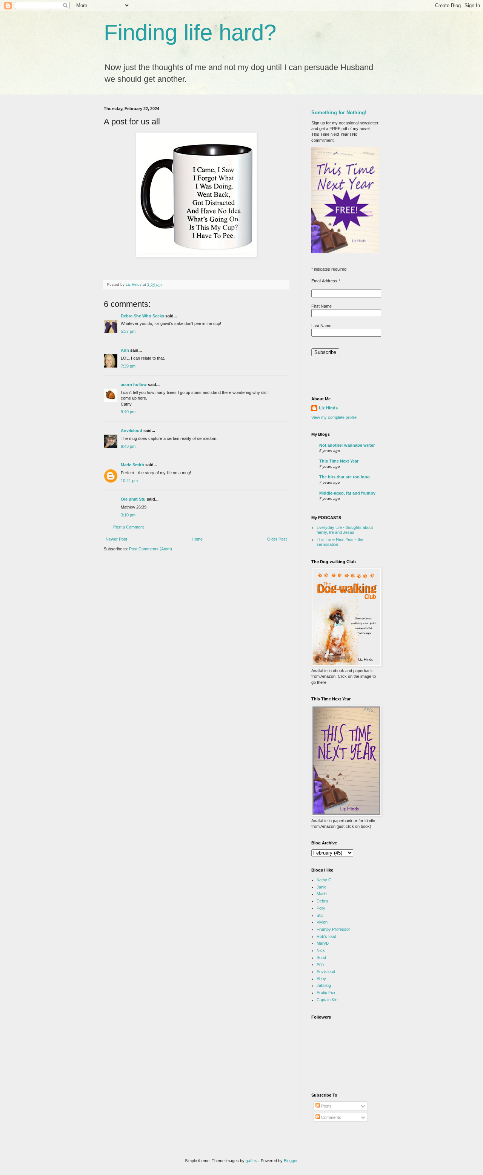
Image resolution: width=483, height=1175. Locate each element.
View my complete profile (334, 417)
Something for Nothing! (338, 112)
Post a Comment (128, 527)
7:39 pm (128, 366)
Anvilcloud (131, 430)
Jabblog (324, 985)
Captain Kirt (327, 999)
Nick (321, 950)
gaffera (252, 1160)
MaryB (323, 943)
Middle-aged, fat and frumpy (347, 493)
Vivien (322, 922)
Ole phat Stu (133, 499)
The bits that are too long (344, 477)
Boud (321, 957)
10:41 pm (129, 480)
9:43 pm (128, 446)
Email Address (325, 281)
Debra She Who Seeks (142, 316)
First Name (321, 306)
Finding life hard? (190, 32)
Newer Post (116, 539)
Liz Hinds (328, 408)
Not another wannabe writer (347, 445)
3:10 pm (128, 515)
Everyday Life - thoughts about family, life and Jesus (345, 530)
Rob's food (326, 936)
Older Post (277, 539)
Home (197, 539)
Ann (125, 350)
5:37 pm (128, 331)
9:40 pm (128, 411)
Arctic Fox (326, 992)
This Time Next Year (338, 461)
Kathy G (324, 880)
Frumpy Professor (333, 929)
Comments (330, 1117)
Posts (326, 1106)
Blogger (290, 1160)
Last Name (321, 325)
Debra (322, 901)
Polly (321, 908)
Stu (320, 915)
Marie (322, 894)
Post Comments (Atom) (150, 549)
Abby (321, 978)
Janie (321, 887)
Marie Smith (132, 465)
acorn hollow (134, 384)
